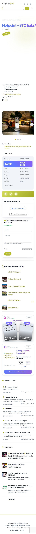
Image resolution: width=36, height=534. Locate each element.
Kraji (13, 527)
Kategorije (22, 525)
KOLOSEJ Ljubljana (14, 300)
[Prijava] (24, 4)
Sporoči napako (9, 185)
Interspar (5, 29)
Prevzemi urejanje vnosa (19, 214)
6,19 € (28, 363)
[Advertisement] (18, 60)
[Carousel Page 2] (17, 139)
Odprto (7, 33)
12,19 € (21, 363)
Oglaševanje (14, 525)
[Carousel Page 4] (20, 139)
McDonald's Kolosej (14, 279)
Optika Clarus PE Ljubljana (16, 286)
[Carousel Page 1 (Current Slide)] (15, 139)
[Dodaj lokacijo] (20, 4)
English (22, 530)
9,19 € (24, 366)
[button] (31, 4)
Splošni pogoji (25, 527)
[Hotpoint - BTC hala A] (18, 123)
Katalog (28, 525)
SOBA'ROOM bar (13, 308)
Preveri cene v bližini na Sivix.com (18, 372)
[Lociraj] (32, 8)
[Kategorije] (27, 4)
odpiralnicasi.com (23, 523)
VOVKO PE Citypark (14, 272)
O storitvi (8, 525)
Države (9, 527)
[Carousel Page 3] (18, 139)
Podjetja (18, 527)
